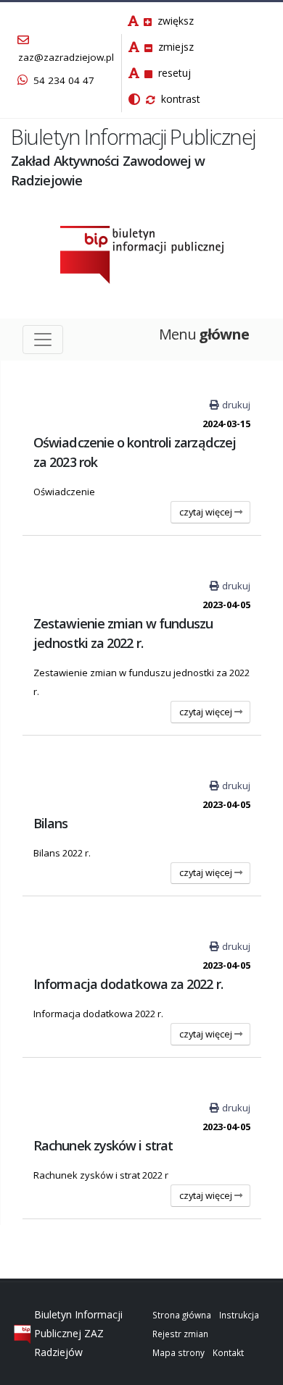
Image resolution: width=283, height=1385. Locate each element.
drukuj (236, 404)
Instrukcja (239, 1315)
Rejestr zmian (180, 1333)
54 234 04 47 (62, 80)
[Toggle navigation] (42, 339)
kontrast (179, 99)
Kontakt (228, 1352)
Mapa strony (178, 1352)
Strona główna (181, 1315)
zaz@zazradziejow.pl (66, 57)
